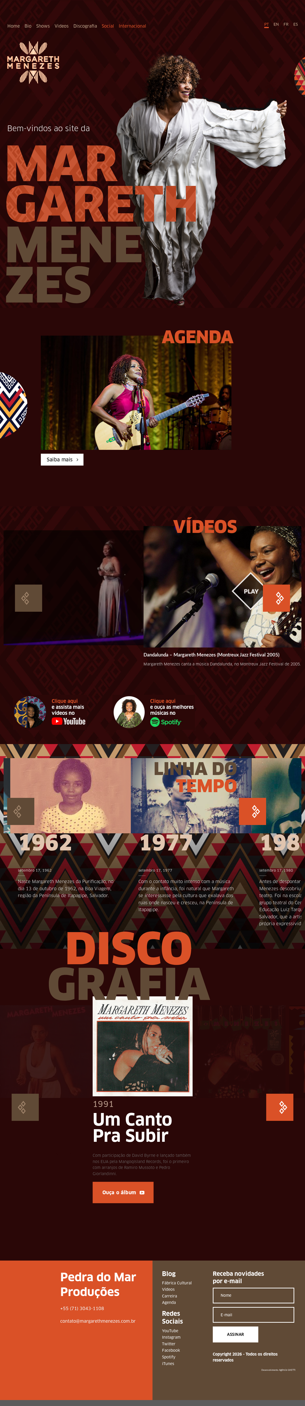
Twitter (168, 1349)
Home (13, 26)
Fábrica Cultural (177, 1289)
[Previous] (28, 605)
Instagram (171, 1343)
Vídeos (168, 1295)
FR (286, 24)
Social (108, 26)
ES (295, 24)
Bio (28, 26)
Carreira (169, 1302)
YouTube (170, 1336)
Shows (43, 26)
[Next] (276, 605)
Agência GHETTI (287, 1376)
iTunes (168, 1369)
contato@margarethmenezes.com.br (98, 1327)
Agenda (169, 1308)
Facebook (171, 1356)
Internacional (132, 26)
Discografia (85, 26)
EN (276, 24)
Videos (62, 26)
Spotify (168, 1363)
